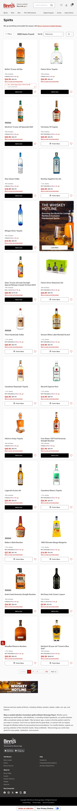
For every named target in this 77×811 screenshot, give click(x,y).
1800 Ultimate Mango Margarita (54, 542)
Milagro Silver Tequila (13, 231)
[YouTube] (17, 793)
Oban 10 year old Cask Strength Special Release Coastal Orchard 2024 (20, 284)
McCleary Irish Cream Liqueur (53, 594)
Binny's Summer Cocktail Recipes (49, 26)
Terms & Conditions (48, 802)
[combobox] (44, 5)
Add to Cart (18, 92)
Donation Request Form (47, 766)
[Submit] (51, 5)
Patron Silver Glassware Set (52, 283)
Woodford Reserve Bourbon (15, 646)
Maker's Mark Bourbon (14, 542)
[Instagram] (9, 793)
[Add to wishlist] (35, 92)
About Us (6, 784)
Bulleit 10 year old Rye (14, 69)
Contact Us (43, 760)
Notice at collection (25, 808)
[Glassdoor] (21, 793)
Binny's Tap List (8, 766)
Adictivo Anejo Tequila (14, 438)
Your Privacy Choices (45, 808)
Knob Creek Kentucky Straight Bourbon (20, 594)
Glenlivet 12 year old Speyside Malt (19, 127)
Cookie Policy (27, 802)
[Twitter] (13, 793)
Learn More (54, 247)
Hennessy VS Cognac (49, 127)
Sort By (40, 34)
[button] (23, 5)
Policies (6, 781)
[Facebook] (5, 793)
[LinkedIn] (25, 793)
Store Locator (8, 760)
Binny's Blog (7, 773)
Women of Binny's (9, 779)
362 (46, 672)
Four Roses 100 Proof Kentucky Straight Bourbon (53, 439)
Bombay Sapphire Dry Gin (51, 179)
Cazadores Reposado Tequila (16, 387)
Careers (6, 776)
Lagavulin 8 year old (13, 490)
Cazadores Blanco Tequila (51, 490)
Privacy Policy (36, 802)
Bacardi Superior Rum (49, 387)
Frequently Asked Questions (48, 763)
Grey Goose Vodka (12, 179)
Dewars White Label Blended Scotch (55, 335)
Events (6, 763)
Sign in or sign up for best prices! (14, 81)
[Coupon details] (34, 86)
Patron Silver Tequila (49, 69)
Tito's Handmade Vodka (14, 335)
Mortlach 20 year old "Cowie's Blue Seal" (55, 647)
